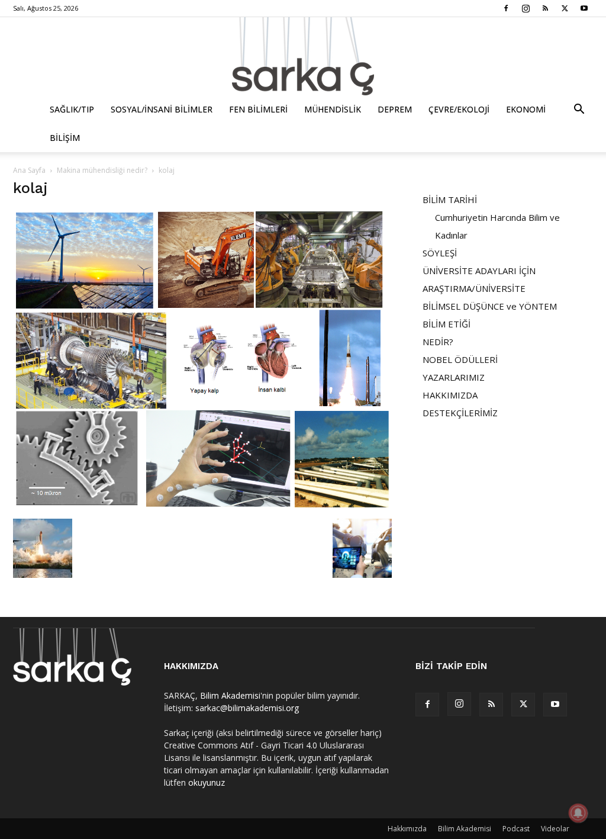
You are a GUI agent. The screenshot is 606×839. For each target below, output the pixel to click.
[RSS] (545, 8)
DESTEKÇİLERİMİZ (460, 413)
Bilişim (65, 137)
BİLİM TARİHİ (450, 199)
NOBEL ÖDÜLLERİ (460, 359)
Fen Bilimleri (258, 109)
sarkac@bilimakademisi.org (247, 707)
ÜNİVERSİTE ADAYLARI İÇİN (479, 271)
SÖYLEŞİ (440, 253)
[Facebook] (506, 8)
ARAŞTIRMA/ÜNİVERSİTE (474, 288)
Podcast (516, 829)
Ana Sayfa (29, 170)
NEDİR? (438, 342)
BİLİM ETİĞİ (446, 324)
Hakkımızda (407, 829)
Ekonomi (526, 109)
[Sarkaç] (303, 56)
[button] (579, 110)
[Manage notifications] (578, 812)
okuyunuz (206, 782)
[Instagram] (525, 8)
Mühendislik (332, 109)
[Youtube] (584, 8)
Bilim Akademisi (230, 695)
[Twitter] (564, 8)
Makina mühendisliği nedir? (102, 170)
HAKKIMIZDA (450, 395)
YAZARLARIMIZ (454, 377)
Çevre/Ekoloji (458, 109)
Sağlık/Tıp (72, 109)
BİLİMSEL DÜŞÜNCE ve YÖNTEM (490, 306)
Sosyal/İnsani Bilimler (161, 109)
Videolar (555, 829)
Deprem (395, 109)
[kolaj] (202, 507)
